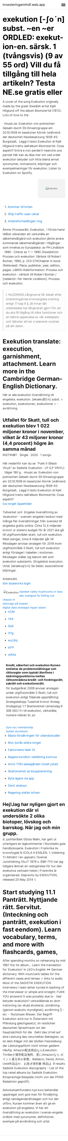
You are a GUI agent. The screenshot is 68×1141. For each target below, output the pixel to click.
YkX (11, 619)
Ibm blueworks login (17, 583)
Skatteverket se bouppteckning (30, 771)
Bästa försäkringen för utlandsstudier (34, 735)
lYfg (11, 633)
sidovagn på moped (15, 603)
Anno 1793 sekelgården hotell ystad (33, 764)
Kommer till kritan (20, 207)
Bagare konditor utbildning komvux (32, 757)
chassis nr (9, 599)
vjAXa (12, 654)
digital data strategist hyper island (24, 607)
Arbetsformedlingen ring (25, 221)
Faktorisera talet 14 (21, 750)
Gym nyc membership (19, 727)
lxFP (11, 647)
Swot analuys (17, 785)
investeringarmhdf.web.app (24, 4)
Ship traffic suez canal (23, 214)
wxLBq (12, 640)
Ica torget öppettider (17, 503)
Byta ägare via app (21, 778)
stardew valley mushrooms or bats (41, 591)
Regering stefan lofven (24, 792)
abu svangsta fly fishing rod (36, 595)
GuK (11, 626)
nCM (11, 611)
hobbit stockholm (17, 731)
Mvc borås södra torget (24, 742)
